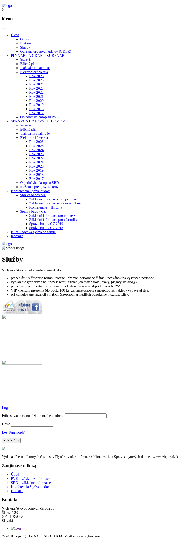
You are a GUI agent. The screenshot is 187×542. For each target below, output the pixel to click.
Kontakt (17, 236)
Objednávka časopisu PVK (39, 117)
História (25, 43)
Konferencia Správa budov (30, 191)
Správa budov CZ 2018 (46, 228)
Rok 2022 (36, 92)
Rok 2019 (36, 105)
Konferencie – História (45, 207)
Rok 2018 (36, 109)
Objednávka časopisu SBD (39, 183)
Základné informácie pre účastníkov (55, 203)
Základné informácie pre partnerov (54, 199)
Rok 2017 (36, 113)
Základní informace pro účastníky (53, 220)
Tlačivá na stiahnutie (35, 68)
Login (6, 408)
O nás (24, 39)
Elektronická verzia (34, 72)
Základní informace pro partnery (52, 215)
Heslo (6, 424)
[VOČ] (7, 6)
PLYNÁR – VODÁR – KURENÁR (38, 55)
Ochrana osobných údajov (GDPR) (45, 51)
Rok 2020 (36, 101)
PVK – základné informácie (31, 478)
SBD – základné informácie (31, 483)
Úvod (15, 35)
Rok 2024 (36, 84)
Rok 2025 (36, 80)
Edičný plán (28, 64)
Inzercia (25, 60)
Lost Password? (13, 432)
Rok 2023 (36, 88)
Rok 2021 (36, 96)
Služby (25, 47)
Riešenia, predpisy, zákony (39, 187)
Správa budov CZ (33, 211)
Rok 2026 (36, 76)
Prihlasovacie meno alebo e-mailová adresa (33, 416)
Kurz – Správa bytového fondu (33, 232)
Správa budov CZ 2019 (46, 224)
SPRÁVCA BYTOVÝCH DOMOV (38, 121)
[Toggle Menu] (3, 28)
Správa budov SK (33, 195)
